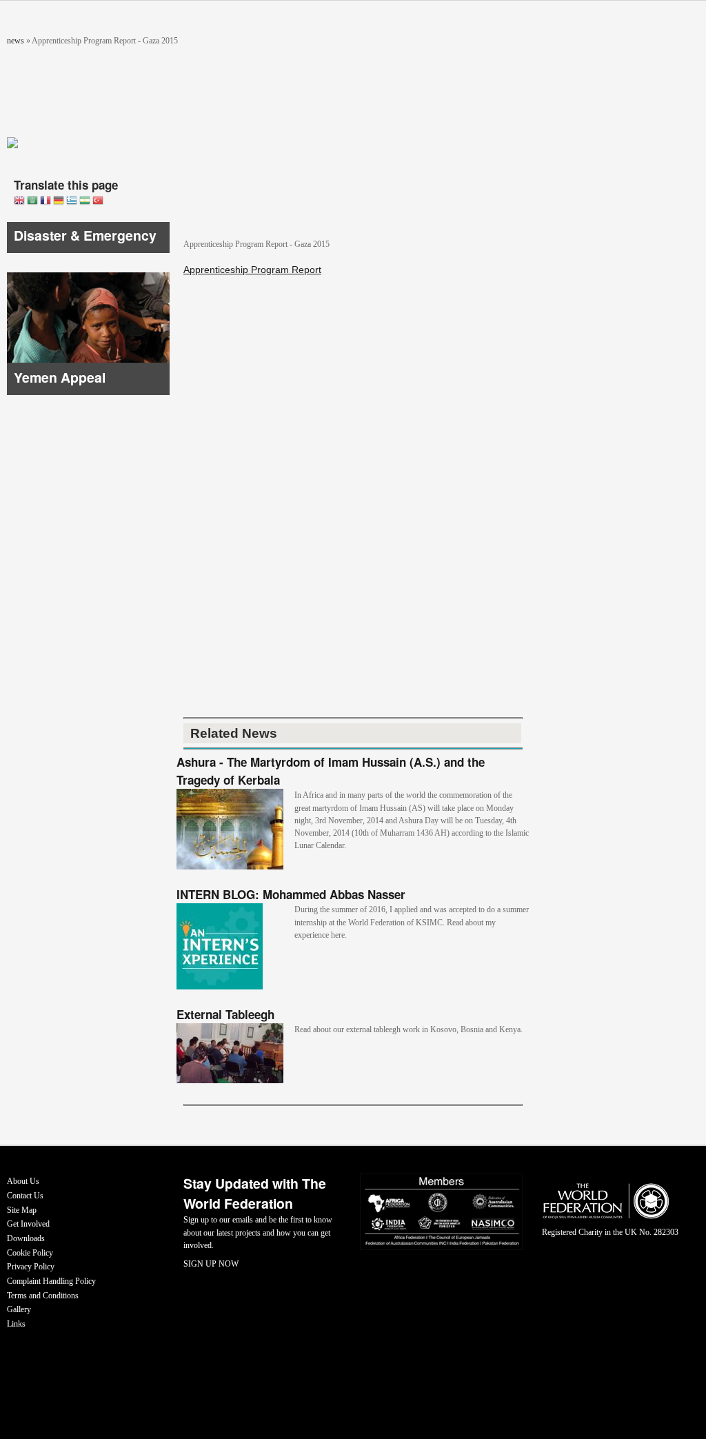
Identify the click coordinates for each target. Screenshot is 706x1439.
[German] (58, 201)
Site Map (22, 1210)
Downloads (26, 1238)
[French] (45, 201)
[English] (19, 201)
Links (16, 1324)
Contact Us (25, 1195)
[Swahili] (84, 201)
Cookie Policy (30, 1253)
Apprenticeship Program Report (252, 269)
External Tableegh (225, 1014)
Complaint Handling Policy (51, 1281)
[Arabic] (32, 201)
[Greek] (71, 201)
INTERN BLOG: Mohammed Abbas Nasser (290, 894)
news (15, 41)
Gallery (19, 1309)
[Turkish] (97, 201)
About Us (23, 1181)
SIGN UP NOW (211, 1264)
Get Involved (28, 1224)
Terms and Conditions (43, 1295)
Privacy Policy (30, 1266)
